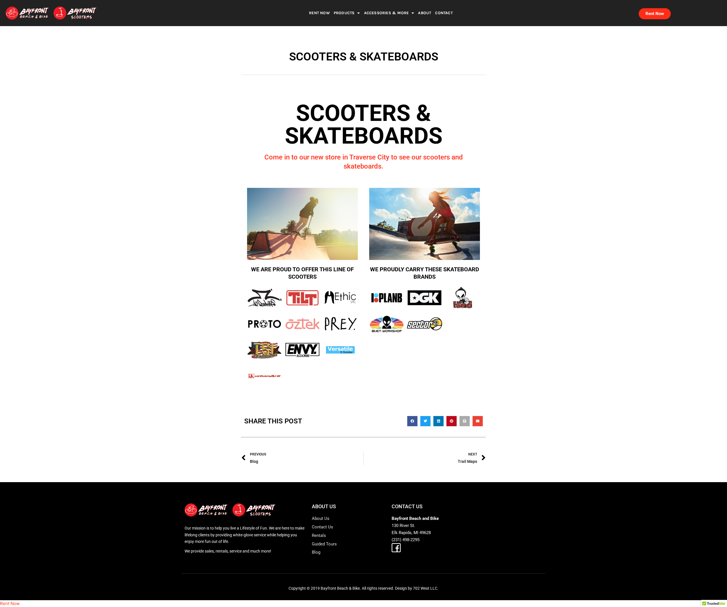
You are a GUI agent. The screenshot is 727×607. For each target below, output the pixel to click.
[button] (412, 421)
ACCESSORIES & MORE (386, 12)
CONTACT (443, 12)
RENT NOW (319, 12)
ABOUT (424, 12)
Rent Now (10, 603)
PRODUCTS (344, 12)
